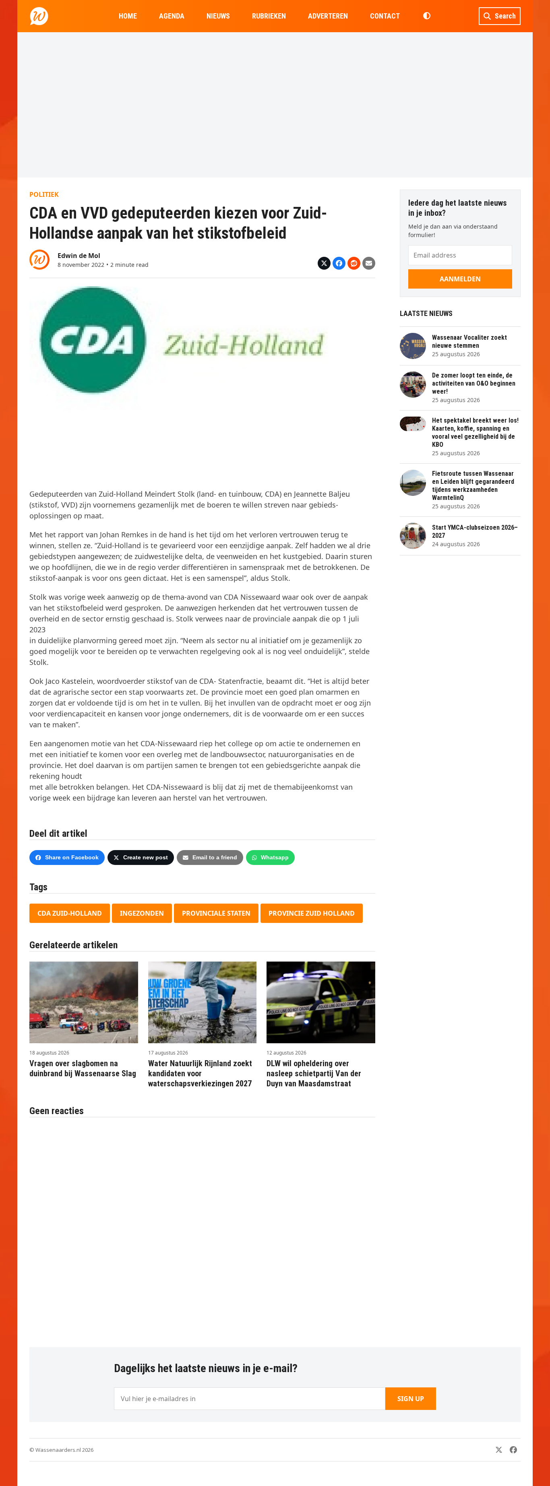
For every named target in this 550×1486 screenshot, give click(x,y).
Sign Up (410, 1398)
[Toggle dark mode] (426, 16)
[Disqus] (202, 1228)
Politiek (44, 194)
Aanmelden (460, 278)
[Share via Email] (368, 263)
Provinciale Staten (216, 913)
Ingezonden (142, 913)
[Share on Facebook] (339, 263)
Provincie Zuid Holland (312, 913)
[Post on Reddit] (353, 263)
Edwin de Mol (79, 255)
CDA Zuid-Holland (69, 913)
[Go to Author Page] (39, 258)
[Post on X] (324, 263)
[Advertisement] (275, 104)
